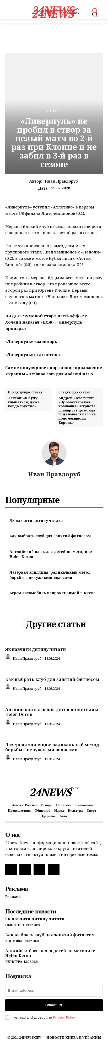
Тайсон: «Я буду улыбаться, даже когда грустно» (24, 402)
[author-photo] (8, 658)
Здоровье (14, 941)
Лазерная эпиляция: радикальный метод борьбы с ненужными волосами (50, 575)
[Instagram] (25, 869)
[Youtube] (54, 869)
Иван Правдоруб (61, 181)
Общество (14, 925)
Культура (13, 962)
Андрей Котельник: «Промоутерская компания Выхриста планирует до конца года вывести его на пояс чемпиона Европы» (77, 410)
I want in (53, 1005)
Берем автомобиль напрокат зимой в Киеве (52, 592)
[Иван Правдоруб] (54, 453)
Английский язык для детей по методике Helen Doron (52, 712)
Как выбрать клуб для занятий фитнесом (50, 535)
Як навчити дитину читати (36, 520)
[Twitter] (39, 869)
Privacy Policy (64, 1017)
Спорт (54, 111)
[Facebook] (11, 869)
